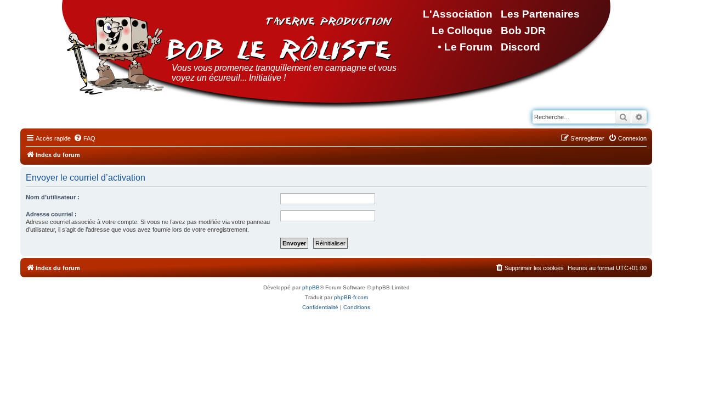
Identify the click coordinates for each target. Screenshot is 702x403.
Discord (520, 47)
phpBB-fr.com (351, 297)
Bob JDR (523, 30)
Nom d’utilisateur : (53, 197)
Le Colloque (462, 30)
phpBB (311, 287)
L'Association (457, 14)
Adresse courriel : (51, 214)
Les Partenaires (540, 14)
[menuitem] (84, 138)
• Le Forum (465, 47)
